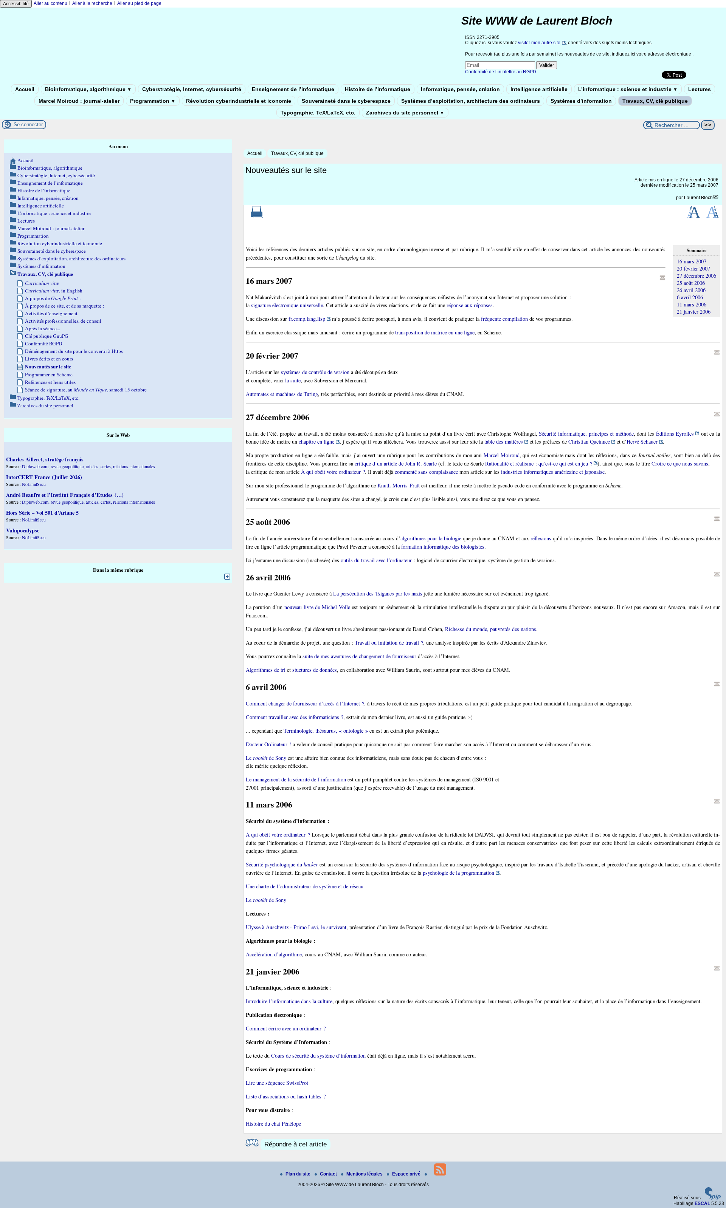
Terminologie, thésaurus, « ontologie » (326, 730)
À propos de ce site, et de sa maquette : (64, 305)
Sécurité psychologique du (282, 864)
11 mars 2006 (691, 304)
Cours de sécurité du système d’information (318, 1055)
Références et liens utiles (50, 382)
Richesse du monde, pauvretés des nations (490, 629)
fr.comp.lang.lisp (307, 318)
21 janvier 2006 (693, 311)
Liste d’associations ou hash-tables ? (286, 1096)
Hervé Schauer (642, 441)
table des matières (503, 441)
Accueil (24, 89)
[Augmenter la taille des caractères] (693, 216)
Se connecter (28, 124)
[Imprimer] (257, 216)
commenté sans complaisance (426, 471)
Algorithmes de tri (265, 669)
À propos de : (53, 298)
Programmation (152, 101)
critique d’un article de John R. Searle (396, 463)
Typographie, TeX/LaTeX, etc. (318, 113)
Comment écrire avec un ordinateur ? (286, 1028)
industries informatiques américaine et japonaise (553, 471)
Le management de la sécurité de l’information (296, 779)
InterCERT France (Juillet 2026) (44, 477)
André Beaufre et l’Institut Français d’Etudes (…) (65, 495)
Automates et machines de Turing (282, 394)
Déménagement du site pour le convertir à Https (74, 351)
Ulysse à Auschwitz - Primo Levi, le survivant (296, 927)
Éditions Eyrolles (675, 433)
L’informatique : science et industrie (628, 89)
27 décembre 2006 (696, 275)
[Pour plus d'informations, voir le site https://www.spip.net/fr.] (713, 1198)
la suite (293, 380)
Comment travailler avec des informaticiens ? (294, 717)
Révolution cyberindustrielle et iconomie (238, 101)
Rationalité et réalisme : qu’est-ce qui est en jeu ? (538, 463)
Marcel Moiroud (502, 455)
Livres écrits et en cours (49, 358)
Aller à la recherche (92, 3)
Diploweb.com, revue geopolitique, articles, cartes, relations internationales (88, 466)
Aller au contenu (50, 3)
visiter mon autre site (539, 42)
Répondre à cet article (295, 1144)
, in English (53, 290)
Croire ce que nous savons (680, 463)
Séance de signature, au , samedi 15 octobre (86, 389)
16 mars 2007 (691, 261)
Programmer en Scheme (49, 374)
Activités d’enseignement (51, 313)
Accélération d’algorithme (274, 954)
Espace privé (407, 1174)
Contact (329, 1174)
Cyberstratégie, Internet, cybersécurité (191, 89)
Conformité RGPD (43, 343)
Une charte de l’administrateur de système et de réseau (304, 886)
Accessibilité (16, 3)
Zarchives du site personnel (405, 113)
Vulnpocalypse (22, 530)
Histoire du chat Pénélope (273, 1123)
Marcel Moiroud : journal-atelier (79, 101)
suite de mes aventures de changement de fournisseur (359, 656)
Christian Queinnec (589, 441)
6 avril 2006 (690, 297)
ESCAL (702, 1203)
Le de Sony (266, 757)
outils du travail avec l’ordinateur (376, 560)
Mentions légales (365, 1174)
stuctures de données (314, 669)
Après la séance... (42, 328)
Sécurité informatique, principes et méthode (586, 433)
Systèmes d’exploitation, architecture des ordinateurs (470, 101)
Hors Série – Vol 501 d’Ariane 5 (42, 513)
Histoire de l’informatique (377, 89)
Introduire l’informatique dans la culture (289, 1001)
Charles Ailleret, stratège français (45, 459)
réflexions (541, 538)
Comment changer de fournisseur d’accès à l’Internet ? (305, 703)
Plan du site (298, 1174)
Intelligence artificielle (539, 89)
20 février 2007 (693, 268)
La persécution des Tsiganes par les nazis (377, 593)
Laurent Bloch (698, 197)
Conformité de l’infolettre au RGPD (500, 71)
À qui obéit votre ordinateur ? (333, 471)
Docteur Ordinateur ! (268, 744)
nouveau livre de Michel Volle (317, 607)
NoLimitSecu (34, 484)
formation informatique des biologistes (442, 546)
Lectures (699, 89)
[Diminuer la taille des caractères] (712, 216)
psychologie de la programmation (458, 872)
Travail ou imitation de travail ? (389, 642)
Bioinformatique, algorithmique (88, 89)
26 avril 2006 (691, 290)
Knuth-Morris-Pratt (398, 485)
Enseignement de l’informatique (293, 89)
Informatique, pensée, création (460, 89)
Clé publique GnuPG (46, 336)
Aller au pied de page (139, 3)
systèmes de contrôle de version (315, 372)
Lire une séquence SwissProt (277, 1082)
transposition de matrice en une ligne (435, 332)
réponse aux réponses (470, 305)
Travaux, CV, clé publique (655, 101)
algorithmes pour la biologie (430, 538)
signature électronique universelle (287, 305)
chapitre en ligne (316, 441)
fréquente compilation (504, 318)
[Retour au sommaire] (662, 278)
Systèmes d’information (581, 101)
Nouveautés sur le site (48, 366)
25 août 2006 (691, 282)
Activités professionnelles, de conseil (63, 320)
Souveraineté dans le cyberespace (346, 101)
